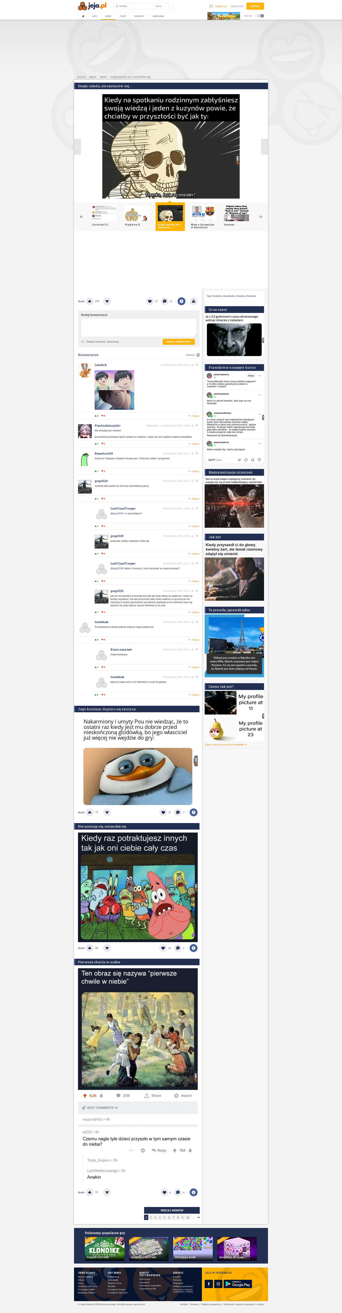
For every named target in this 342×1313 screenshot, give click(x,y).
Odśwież (190, 355)
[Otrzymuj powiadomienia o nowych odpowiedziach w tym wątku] (198, 480)
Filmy (123, 16)
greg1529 (101, 481)
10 (187, 1217)
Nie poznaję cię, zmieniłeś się (102, 826)
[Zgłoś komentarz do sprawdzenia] (193, 364)
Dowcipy (139, 16)
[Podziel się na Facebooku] (181, 301)
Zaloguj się (221, 6)
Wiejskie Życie (115, 1283)
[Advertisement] (171, 260)
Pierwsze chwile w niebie (99, 962)
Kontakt (176, 1277)
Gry (94, 16)
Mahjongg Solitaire (86, 1293)
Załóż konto (237, 6)
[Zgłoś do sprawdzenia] (194, 301)
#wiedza (240, 296)
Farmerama (113, 1277)
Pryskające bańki (86, 1289)
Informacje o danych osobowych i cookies (183, 1290)
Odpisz (196, 416)
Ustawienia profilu (147, 1289)
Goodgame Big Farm (118, 1293)
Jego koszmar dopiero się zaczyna (107, 709)
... (193, 1217)
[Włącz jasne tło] (256, 15)
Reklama (177, 1280)
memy (93, 77)
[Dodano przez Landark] (114, 409)
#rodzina (217, 296)
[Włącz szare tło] (259, 15)
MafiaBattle (113, 1280)
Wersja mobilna (85, 1277)
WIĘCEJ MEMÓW (172, 1210)
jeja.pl (81, 77)
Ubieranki (158, 16)
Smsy (81, 1283)
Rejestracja (144, 1279)
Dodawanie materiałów (150, 1286)
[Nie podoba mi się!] (112, 301)
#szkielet (251, 296)
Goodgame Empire (117, 1289)
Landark (101, 365)
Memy (108, 16)
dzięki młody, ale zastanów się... (131, 77)
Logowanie (144, 1282)
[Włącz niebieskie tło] (262, 15)
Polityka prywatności (183, 1286)
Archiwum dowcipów (88, 1286)
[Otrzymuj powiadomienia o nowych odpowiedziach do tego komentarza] (198, 364)
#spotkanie (229, 296)
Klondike (112, 1286)
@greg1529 (116, 513)
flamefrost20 (104, 453)
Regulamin (178, 1283)
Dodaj (255, 6)
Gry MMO (114, 1272)
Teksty (81, 1280)
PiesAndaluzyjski (108, 425)
